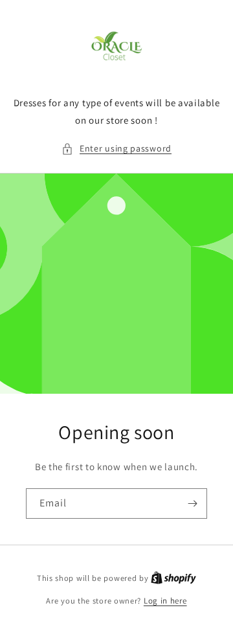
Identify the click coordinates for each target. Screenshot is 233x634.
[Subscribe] (192, 503)
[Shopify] (173, 577)
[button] (116, 149)
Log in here (165, 600)
